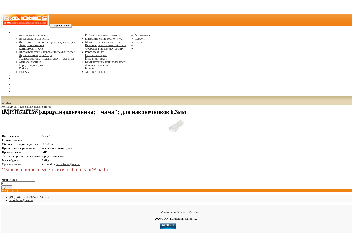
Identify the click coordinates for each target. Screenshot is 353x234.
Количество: (9, 179)
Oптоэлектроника (30, 61)
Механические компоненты (102, 42)
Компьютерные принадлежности (105, 61)
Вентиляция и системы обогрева (105, 45)
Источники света (96, 58)
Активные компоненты (33, 35)
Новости (140, 38)
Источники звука (96, 55)
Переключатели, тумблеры (35, 55)
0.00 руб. (17, 91)
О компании (142, 35)
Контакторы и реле (31, 48)
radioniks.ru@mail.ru (24, 78)
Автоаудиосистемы (97, 65)
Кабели (23, 68)
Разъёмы (6, 103)
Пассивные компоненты (34, 38)
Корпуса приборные (31, 65)
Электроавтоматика (31, 45)
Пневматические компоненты (104, 38)
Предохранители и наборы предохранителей (47, 51)
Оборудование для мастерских (104, 48)
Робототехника (94, 51)
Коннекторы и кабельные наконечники (26, 106)
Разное (89, 68)
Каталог (17, 32)
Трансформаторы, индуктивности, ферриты (46, 58)
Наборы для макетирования (102, 35)
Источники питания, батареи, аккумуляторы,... (48, 42)
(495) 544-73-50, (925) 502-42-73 (29, 197)
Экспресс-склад (95, 71)
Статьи (139, 42)
